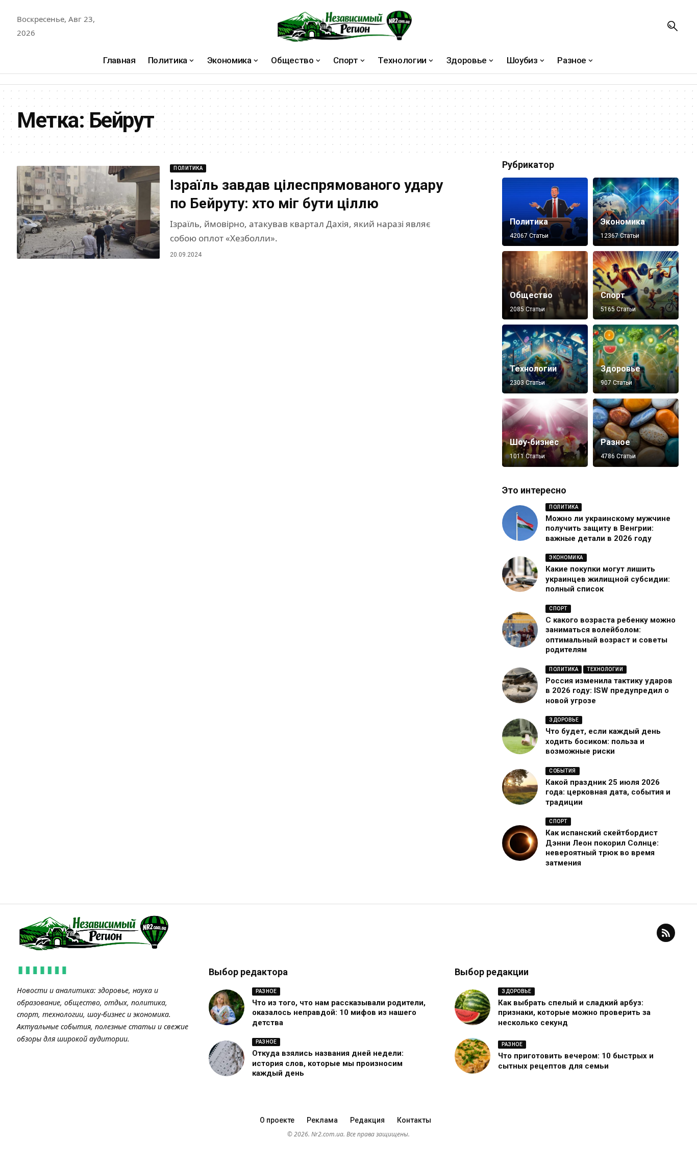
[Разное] (636, 433)
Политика (188, 168)
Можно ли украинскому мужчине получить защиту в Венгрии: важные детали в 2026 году (607, 528)
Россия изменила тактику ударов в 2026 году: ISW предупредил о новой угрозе (609, 690)
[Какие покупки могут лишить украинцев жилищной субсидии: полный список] (520, 574)
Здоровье (620, 369)
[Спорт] (636, 285)
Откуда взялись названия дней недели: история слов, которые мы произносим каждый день (328, 1063)
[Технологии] (545, 359)
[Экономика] (636, 212)
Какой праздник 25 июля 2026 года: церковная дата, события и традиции (607, 792)
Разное (615, 442)
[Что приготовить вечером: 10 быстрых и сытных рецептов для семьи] (472, 1056)
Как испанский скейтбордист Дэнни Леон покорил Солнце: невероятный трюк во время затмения (602, 847)
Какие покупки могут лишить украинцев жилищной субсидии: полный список (607, 578)
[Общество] (545, 285)
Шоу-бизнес (534, 442)
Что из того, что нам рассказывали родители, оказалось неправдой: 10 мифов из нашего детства (339, 1012)
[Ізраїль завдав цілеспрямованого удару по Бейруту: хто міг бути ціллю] (88, 212)
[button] (672, 26)
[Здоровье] (636, 359)
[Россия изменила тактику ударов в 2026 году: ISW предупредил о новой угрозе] (520, 685)
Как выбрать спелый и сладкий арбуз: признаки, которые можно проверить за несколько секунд (574, 1012)
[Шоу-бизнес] (545, 433)
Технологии (533, 369)
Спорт (613, 295)
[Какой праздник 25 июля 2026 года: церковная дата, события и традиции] (520, 787)
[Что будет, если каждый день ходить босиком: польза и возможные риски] (520, 736)
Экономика (623, 222)
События (562, 771)
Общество (531, 295)
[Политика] (545, 212)
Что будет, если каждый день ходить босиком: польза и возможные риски (603, 741)
